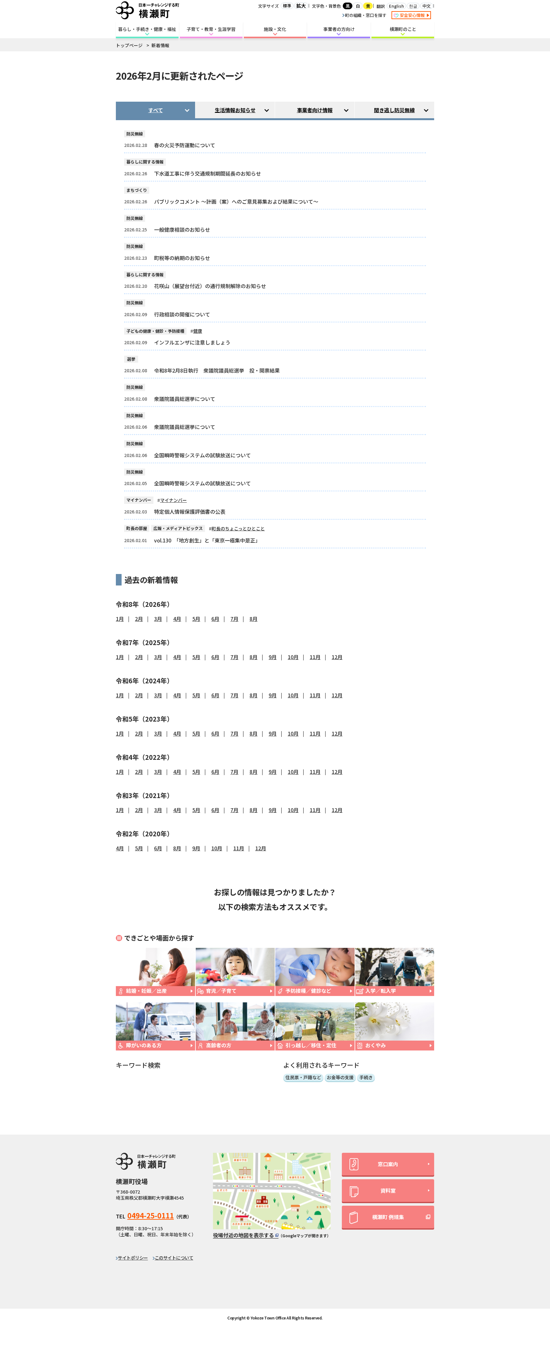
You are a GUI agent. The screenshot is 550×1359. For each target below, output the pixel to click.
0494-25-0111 (150, 1215)
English (396, 6)
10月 (293, 657)
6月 (215, 618)
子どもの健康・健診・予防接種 (155, 331)
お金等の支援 (340, 1077)
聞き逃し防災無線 (394, 110)
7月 (234, 618)
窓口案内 (388, 1164)
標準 (287, 6)
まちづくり (136, 190)
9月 (273, 657)
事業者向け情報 (315, 110)
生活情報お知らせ (235, 110)
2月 (139, 618)
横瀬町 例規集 (388, 1217)
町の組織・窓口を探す (365, 15)
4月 (177, 618)
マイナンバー (138, 500)
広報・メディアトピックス (178, 528)
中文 (426, 6)
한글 (413, 6)
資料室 (388, 1190)
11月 (315, 657)
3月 (158, 618)
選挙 (131, 359)
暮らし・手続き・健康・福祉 (147, 29)
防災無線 (134, 134)
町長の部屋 (136, 528)
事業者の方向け (339, 29)
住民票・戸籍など (303, 1077)
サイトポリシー (133, 1257)
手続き (366, 1077)
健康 (197, 331)
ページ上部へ (528, 1297)
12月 (337, 657)
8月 (253, 618)
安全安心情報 (413, 15)
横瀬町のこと (403, 29)
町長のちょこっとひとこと (238, 528)
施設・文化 (275, 29)
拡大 (301, 6)
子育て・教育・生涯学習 (211, 29)
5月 (196, 618)
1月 (120, 618)
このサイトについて (174, 1257)
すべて (155, 110)
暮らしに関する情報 (145, 162)
